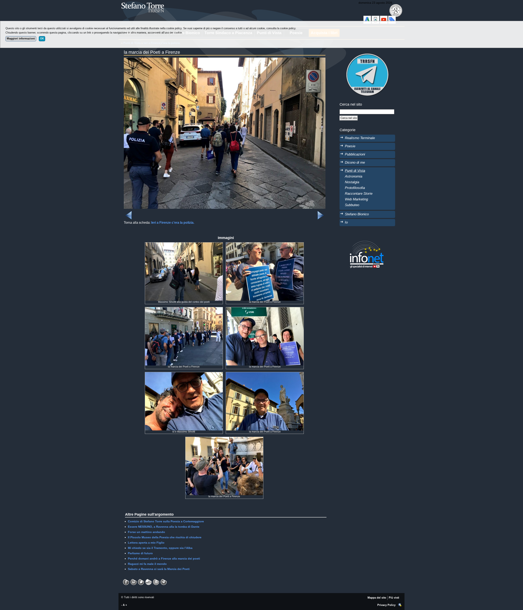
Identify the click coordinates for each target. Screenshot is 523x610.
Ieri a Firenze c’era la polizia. (172, 222)
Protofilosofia (355, 188)
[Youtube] (148, 580)
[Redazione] (400, 605)
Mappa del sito (377, 597)
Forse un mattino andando (146, 532)
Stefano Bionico (357, 214)
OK (42, 38)
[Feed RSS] (156, 580)
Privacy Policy (386, 605)
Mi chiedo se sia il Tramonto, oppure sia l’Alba (160, 548)
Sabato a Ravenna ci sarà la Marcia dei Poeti (159, 569)
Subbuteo (352, 205)
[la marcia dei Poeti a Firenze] (224, 60)
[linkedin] (141, 580)
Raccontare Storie (358, 193)
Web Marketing (356, 199)
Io (346, 222)
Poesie (350, 146)
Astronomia (353, 176)
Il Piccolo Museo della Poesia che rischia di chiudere (164, 537)
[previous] (129, 213)
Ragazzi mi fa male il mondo (147, 563)
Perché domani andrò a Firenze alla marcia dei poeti (164, 558)
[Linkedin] (133, 580)
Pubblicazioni (355, 154)
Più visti (394, 597)
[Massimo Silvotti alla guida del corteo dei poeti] (184, 244)
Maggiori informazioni (21, 38)
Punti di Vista (355, 171)
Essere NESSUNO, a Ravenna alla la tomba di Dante (163, 526)
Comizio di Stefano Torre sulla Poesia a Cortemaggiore (166, 521)
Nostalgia (352, 182)
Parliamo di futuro (140, 553)
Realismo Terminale (360, 138)
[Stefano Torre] (148, 2)
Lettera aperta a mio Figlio (146, 542)
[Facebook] (126, 580)
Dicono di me (355, 162)
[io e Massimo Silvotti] (184, 374)
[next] (320, 213)
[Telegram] (163, 580)
